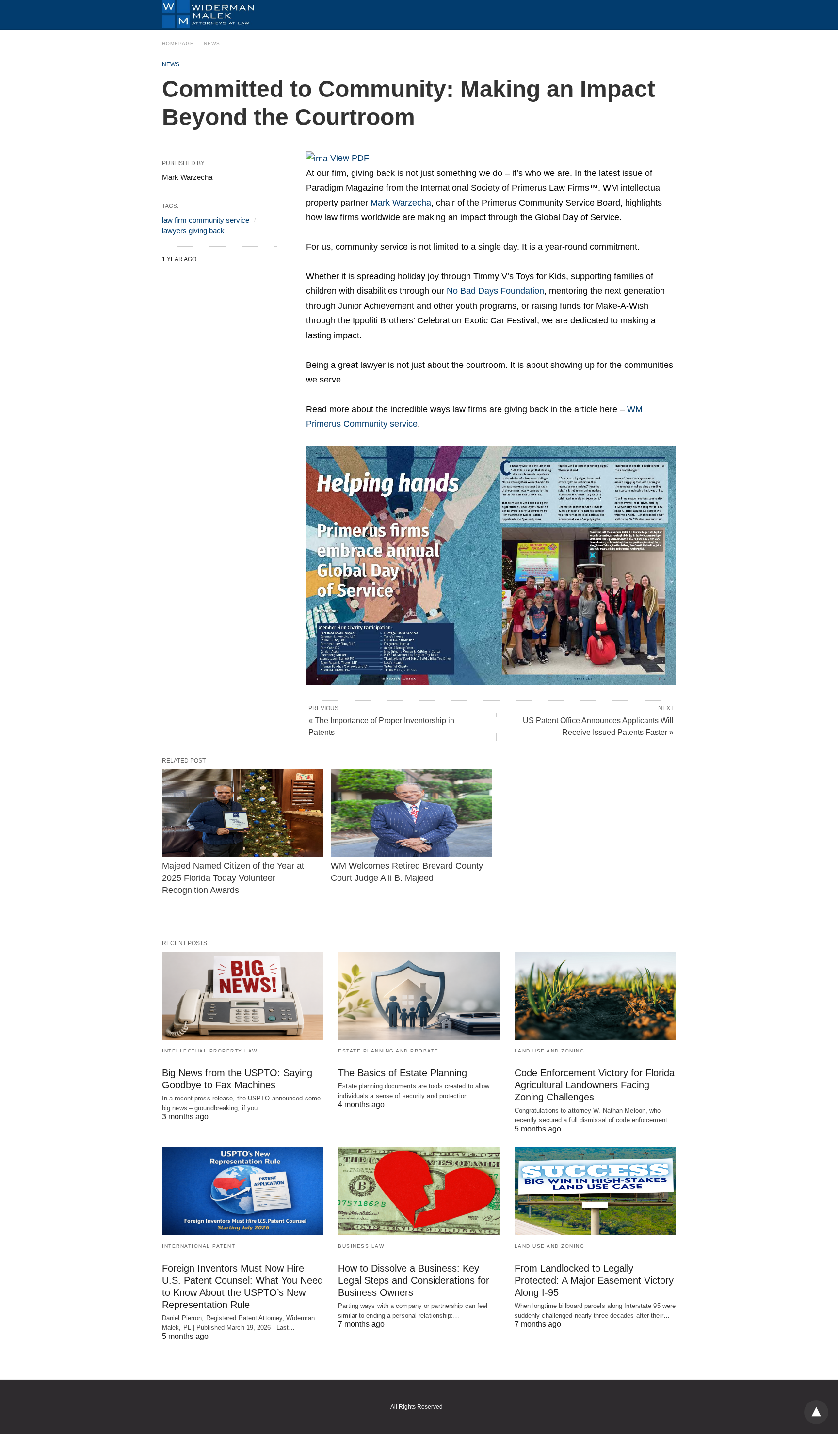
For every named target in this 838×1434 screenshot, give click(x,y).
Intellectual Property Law (210, 1050)
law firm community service (205, 220)
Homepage (178, 43)
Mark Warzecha (401, 202)
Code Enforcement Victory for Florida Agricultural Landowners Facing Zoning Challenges (595, 1085)
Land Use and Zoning (550, 1050)
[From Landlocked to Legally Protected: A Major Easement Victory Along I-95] (595, 1191)
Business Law (361, 1246)
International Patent (198, 1246)
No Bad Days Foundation (495, 291)
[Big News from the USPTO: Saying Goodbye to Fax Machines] (242, 996)
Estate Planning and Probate (388, 1050)
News (212, 43)
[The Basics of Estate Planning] (419, 996)
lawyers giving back (193, 230)
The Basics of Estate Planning (402, 1073)
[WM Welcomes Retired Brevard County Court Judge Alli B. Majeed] (411, 813)
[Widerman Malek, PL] (208, 14)
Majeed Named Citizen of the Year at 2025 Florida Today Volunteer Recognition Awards (234, 878)
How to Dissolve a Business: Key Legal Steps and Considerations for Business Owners (413, 1280)
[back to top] (816, 1412)
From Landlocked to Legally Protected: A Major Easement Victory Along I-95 (594, 1280)
